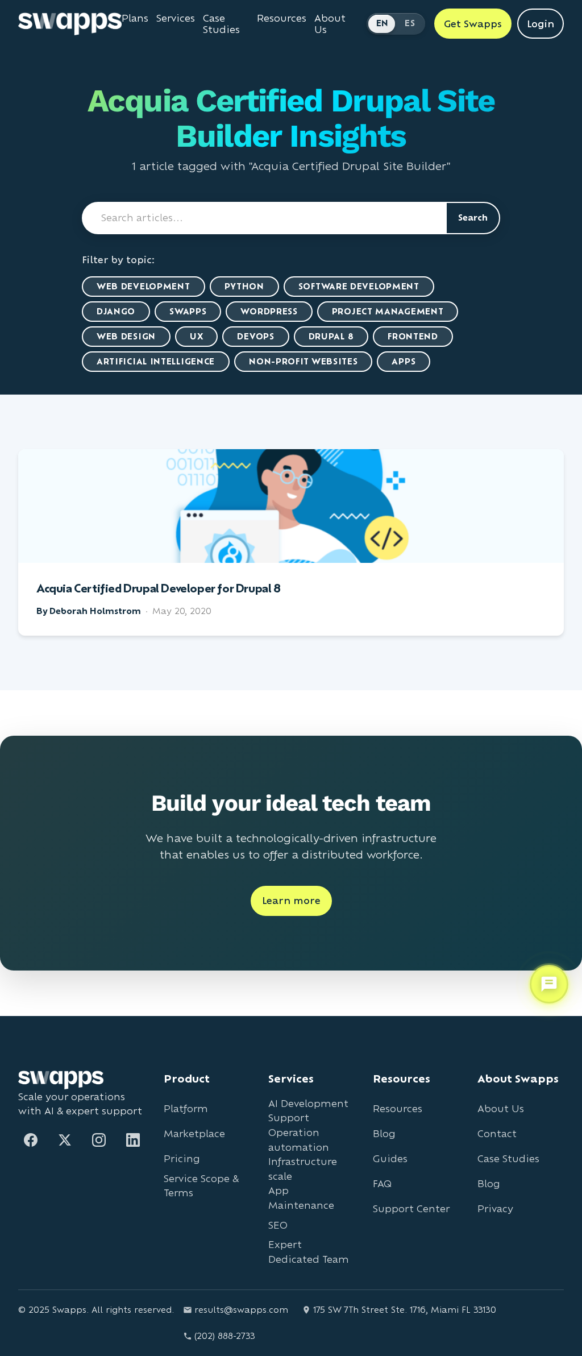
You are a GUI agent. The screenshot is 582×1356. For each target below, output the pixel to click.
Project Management (388, 311)
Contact (497, 1133)
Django (116, 311)
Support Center (411, 1208)
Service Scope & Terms (201, 1185)
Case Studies (221, 24)
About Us (330, 24)
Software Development (358, 286)
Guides (390, 1158)
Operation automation (298, 1139)
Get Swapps (473, 24)
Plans (135, 18)
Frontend (413, 336)
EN (382, 23)
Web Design (126, 336)
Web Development (143, 286)
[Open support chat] (549, 984)
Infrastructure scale (302, 1168)
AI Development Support (308, 1110)
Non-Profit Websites (303, 361)
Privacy (495, 1208)
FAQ (382, 1183)
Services (175, 18)
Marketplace (194, 1133)
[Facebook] (30, 1139)
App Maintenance (301, 1197)
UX (196, 336)
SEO (278, 1225)
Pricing (182, 1158)
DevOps (255, 336)
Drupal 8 (331, 336)
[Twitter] (64, 1139)
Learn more (291, 900)
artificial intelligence (156, 361)
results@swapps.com (241, 1309)
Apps (403, 361)
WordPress (268, 311)
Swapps (187, 311)
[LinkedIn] (133, 1139)
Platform (186, 1108)
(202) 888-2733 (224, 1335)
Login (540, 24)
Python (244, 286)
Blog (384, 1133)
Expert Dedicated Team (308, 1251)
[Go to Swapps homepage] (70, 24)
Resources (281, 18)
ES (410, 23)
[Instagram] (98, 1139)
